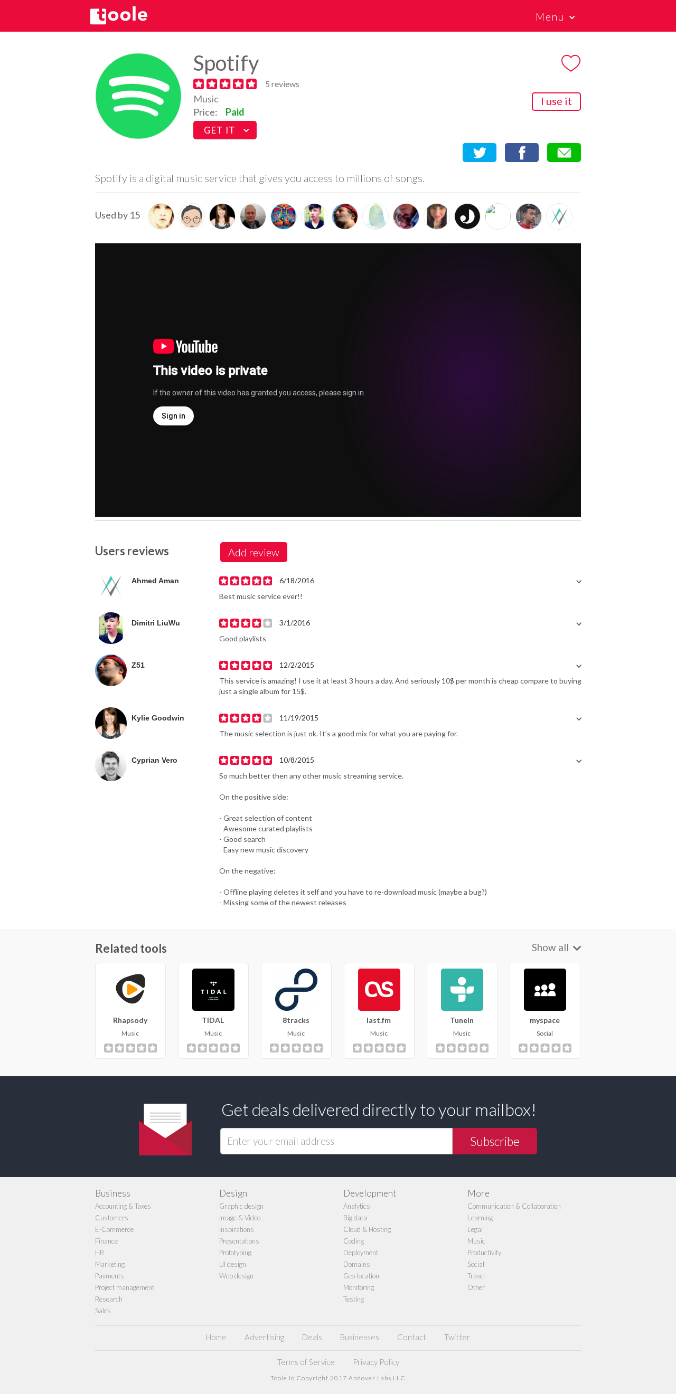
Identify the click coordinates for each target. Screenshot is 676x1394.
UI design (232, 1264)
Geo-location (361, 1276)
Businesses (359, 1337)
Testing (353, 1299)
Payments (109, 1276)
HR (99, 1252)
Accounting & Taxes (123, 1206)
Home (216, 1337)
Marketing (110, 1264)
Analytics (356, 1206)
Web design (236, 1276)
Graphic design (241, 1206)
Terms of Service (306, 1362)
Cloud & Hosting (367, 1229)
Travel (476, 1276)
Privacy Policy (376, 1362)
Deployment (360, 1252)
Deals (312, 1337)
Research (109, 1299)
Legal (475, 1229)
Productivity (484, 1252)
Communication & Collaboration (514, 1206)
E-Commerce (114, 1229)
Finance (106, 1241)
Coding (353, 1241)
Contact (411, 1337)
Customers (111, 1217)
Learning (480, 1217)
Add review (253, 552)
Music (206, 99)
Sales (103, 1310)
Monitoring (358, 1287)
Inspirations (236, 1229)
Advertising (264, 1337)
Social (475, 1264)
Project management (124, 1287)
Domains (356, 1264)
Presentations (239, 1241)
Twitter (457, 1337)
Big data (355, 1217)
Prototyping (235, 1252)
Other (476, 1287)
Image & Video (239, 1217)
